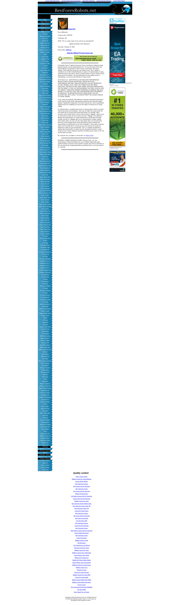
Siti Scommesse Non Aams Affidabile (81, 587)
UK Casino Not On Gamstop (81, 516)
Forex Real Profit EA (45, 190)
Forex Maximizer (45, 163)
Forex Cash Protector (45, 95)
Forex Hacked (45, 136)
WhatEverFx (45, 443)
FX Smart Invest (45, 295)
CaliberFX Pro (45, 59)
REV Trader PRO (45, 413)
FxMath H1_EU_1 (45, 261)
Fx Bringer (45, 243)
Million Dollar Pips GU (45, 349)
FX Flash (45, 256)
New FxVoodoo (45, 363)
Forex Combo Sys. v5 (45, 100)
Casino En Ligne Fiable (81, 577)
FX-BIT (45, 240)
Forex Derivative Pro (45, 111)
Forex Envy (45, 116)
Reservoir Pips (45, 408)
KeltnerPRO (45, 331)
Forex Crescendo (45, 106)
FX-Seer (45, 293)
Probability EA (45, 395)
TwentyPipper (45, 429)
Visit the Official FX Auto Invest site (80, 53)
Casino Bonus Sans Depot (81, 555)
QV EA (45, 404)
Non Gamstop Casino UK (81, 508)
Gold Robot (45, 306)
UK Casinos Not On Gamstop (81, 486)
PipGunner (45, 377)
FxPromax (45, 284)
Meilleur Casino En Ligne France (81, 565)
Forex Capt (45, 93)
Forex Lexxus (45, 159)
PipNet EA (45, 381)
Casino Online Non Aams (81, 533)
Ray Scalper (45, 406)
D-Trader (45, 66)
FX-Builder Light (45, 247)
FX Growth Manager (45, 259)
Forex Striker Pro (45, 211)
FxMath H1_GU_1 (45, 265)
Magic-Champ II (45, 338)
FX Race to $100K (45, 286)
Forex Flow (45, 120)
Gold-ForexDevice (45, 304)
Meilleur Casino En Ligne (81, 501)
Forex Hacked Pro (45, 138)
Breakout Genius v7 (45, 50)
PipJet (45, 379)
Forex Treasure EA (45, 225)
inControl (45, 324)
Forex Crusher (45, 109)
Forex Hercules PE (45, 143)
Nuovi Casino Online (81, 476)
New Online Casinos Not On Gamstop (81, 530)
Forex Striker (45, 209)
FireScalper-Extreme (45, 79)
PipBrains (45, 374)
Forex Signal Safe (45, 197)
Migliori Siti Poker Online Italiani (82, 560)
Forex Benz (45, 88)
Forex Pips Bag (45, 181)
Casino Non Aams (81, 538)
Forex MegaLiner (45, 170)
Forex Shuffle (45, 195)
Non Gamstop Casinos (81, 484)
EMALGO (45, 72)
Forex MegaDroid (45, 168)
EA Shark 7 (45, 68)
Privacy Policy (45, 467)
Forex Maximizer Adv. (45, 166)
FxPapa (45, 279)
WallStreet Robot (45, 440)
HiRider (45, 318)
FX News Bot (45, 277)
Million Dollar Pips (45, 347)
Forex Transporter (45, 222)
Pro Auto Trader (45, 393)
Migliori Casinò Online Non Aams (81, 582)
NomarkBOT (45, 365)
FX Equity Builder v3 (45, 252)
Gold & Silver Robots (45, 309)
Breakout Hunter (45, 52)
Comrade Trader (45, 63)
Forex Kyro (45, 156)
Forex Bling (45, 91)
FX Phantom (45, 281)
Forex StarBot (45, 202)
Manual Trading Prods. (45, 457)
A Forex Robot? (45, 460)
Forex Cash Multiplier (45, 97)
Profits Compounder (45, 397)
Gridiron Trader (45, 311)
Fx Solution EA (45, 297)
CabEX (45, 54)
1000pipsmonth (45, 32)
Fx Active (45, 236)
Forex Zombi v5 (45, 231)
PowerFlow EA (45, 390)
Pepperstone (45, 24)
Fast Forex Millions (45, 77)
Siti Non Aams (82, 543)
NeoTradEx (45, 359)
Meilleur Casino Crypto (81, 540)
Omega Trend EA (45, 368)
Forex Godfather (45, 127)
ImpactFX (45, 322)
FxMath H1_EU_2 (45, 263)
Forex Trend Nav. (45, 227)
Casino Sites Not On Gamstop (81, 498)
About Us (45, 463)
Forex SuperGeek (45, 213)
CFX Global (45, 61)
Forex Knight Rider (45, 154)
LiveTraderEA (45, 334)
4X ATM (45, 34)
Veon (45, 431)
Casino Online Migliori (81, 481)
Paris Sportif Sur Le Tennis (81, 592)
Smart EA (45, 415)
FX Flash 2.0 (45, 254)
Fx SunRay (45, 302)
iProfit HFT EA (45, 329)
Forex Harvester (45, 141)
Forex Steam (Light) (45, 204)
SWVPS (45, 453)
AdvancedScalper (45, 36)
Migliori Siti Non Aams (81, 494)
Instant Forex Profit (45, 327)
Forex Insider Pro (45, 150)
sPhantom (45, 418)
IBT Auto (45, 320)
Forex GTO (45, 134)
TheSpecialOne (45, 422)
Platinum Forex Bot (45, 386)
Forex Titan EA (45, 220)
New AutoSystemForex (45, 361)
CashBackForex (45, 28)
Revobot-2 (45, 411)
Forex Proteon (45, 186)
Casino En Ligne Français (81, 572)
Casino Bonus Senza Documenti (81, 562)
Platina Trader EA (45, 383)
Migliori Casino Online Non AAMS (81, 580)
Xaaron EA (45, 445)
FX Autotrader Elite (45, 238)
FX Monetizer (45, 275)
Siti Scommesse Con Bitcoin (81, 545)
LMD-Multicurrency (45, 336)
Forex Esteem (45, 118)
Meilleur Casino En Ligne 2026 (81, 575)
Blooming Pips (45, 47)
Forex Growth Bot (45, 131)
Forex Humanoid (45, 147)
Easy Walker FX (45, 70)
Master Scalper (45, 340)
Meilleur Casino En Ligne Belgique (81, 479)
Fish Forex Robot (45, 82)
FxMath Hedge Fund (45, 270)
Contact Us (45, 470)
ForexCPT (45, 104)
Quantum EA (45, 399)
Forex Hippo (45, 145)
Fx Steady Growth (45, 299)
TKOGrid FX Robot (45, 424)
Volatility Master (45, 438)
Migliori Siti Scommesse (82, 558)
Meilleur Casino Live (81, 567)
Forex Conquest (45, 102)
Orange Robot (45, 370)
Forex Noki (45, 175)
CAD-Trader (45, 57)
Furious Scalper (45, 234)
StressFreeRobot (45, 420)
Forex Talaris (45, 215)
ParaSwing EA (45, 372)
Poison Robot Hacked (45, 388)
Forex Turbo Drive (45, 229)
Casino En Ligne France (81, 511)
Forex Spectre (45, 200)
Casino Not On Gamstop (82, 526)
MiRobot (45, 352)
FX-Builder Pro (45, 250)
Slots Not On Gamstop (81, 518)
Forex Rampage (45, 188)
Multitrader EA (45, 356)
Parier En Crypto (81, 570)
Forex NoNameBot (45, 177)
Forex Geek (45, 122)
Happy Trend (45, 315)
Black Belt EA (45, 45)
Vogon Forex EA (45, 433)
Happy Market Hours (45, 313)
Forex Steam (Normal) (45, 206)
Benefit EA (45, 41)
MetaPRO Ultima (45, 345)
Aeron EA (45, 38)
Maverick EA (45, 343)
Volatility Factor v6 (45, 436)
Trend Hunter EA (45, 427)
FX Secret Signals (45, 290)
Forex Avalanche (45, 86)
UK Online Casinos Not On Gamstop (81, 496)
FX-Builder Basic (45, 245)
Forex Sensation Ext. (45, 193)
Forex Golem (45, 129)
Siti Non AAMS (81, 589)
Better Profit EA (45, 43)
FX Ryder (45, 288)
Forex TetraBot (45, 218)
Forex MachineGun (45, 161)
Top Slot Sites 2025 (81, 521)
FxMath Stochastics (45, 272)
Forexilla (45, 84)
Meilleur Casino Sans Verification (81, 553)
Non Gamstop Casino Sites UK (81, 506)
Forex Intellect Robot (45, 152)
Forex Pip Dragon (45, 179)
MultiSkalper (45, 354)
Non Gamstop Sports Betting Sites (81, 503)
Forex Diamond (45, 113)
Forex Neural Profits (45, 172)
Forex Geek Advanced (45, 125)
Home (45, 20)
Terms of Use (45, 465)
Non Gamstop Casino (81, 489)
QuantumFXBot (45, 402)
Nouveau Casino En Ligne (81, 548)
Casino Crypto (82, 585)
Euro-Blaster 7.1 (45, 75)
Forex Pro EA (45, 184)
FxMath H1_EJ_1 (45, 268)
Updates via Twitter (45, 449)
